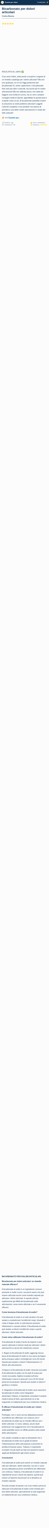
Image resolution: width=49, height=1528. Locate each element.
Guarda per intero (11, 2)
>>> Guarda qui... (12, 118)
